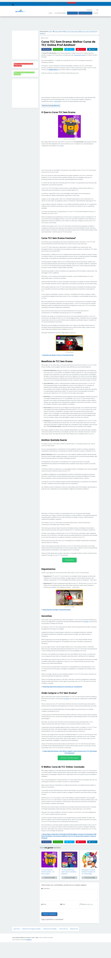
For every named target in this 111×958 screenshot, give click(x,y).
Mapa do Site (74, 929)
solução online (53, 69)
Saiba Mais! (70, 560)
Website (87, 904)
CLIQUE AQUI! (71, 3)
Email (63, 904)
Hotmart (86, 621)
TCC (62, 146)
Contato (95, 13)
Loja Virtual (16, 929)
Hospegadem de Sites (85, 13)
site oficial (57, 101)
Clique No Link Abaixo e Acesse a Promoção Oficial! (58, 355)
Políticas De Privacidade (49, 929)
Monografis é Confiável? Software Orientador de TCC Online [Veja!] (88, 872)
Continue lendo (48, 877)
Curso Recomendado (60, 13)
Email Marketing (72, 13)
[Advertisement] (55, 25)
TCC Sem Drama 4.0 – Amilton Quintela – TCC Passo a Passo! (48, 872)
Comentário (46, 888)
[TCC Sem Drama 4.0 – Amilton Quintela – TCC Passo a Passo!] (49, 859)
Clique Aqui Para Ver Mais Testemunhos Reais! (57, 609)
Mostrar (56, 105)
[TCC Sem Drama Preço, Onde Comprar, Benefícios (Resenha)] (69, 859)
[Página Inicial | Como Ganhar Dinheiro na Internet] (20, 11)
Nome (44, 904)
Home (50, 13)
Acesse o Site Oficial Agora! (70, 758)
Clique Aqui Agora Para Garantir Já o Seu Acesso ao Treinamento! (62, 687)
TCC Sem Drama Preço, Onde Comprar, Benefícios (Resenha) (68, 872)
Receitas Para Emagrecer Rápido (31, 929)
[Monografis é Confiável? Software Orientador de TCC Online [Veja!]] (89, 859)
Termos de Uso (63, 929)
